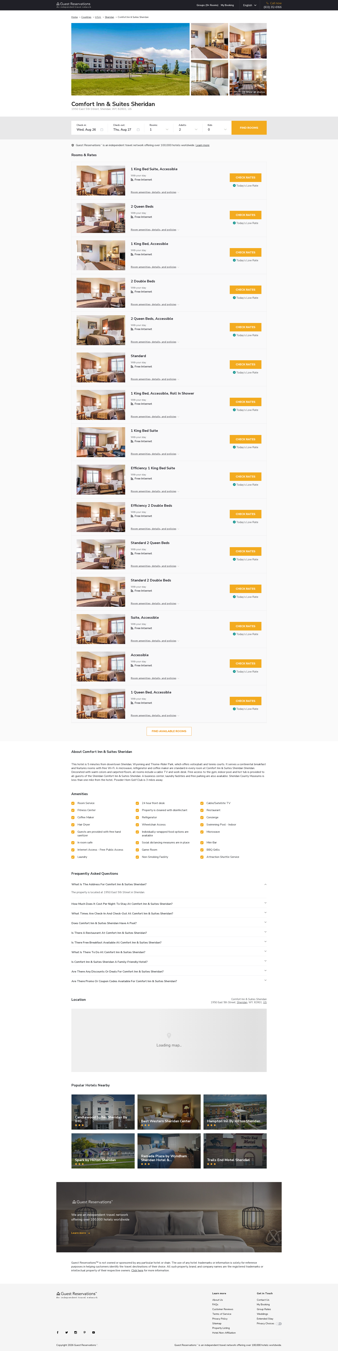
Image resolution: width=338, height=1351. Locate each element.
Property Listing (221, 1328)
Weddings (262, 1314)
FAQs (215, 1304)
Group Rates (264, 1309)
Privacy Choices (265, 1323)
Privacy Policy (219, 1318)
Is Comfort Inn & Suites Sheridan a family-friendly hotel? (109, 962)
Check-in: (81, 125)
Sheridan (109, 17)
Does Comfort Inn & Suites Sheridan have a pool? (104, 923)
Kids (210, 125)
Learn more (202, 145)
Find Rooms (249, 128)
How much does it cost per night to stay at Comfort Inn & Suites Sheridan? (122, 904)
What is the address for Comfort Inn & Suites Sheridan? (108, 884)
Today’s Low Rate (247, 186)
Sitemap (216, 1323)
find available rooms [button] (169, 731)
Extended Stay (265, 1318)
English (247, 5)
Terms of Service (221, 1314)
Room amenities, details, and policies (153, 192)
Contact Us (263, 1300)
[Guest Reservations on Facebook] (59, 1332)
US (265, 1002)
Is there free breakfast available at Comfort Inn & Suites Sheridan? (116, 943)
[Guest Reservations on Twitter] (66, 1332)
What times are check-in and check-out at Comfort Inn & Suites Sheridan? (122, 913)
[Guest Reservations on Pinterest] (84, 1332)
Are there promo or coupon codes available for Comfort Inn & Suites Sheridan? (124, 981)
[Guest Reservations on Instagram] (75, 1332)
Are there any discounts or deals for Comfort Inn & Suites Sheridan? (117, 972)
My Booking (227, 5)
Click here (137, 1270)
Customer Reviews (222, 1309)
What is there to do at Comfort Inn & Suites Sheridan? (108, 952)
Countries (86, 17)
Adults (182, 125)
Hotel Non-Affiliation (224, 1332)
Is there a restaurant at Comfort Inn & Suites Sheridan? (109, 933)
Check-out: (119, 125)
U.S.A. (98, 17)
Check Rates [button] (245, 178)
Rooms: (154, 125)
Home (74, 17)
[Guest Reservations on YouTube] (92, 1332)
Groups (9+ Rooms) (207, 5)
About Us (217, 1300)
